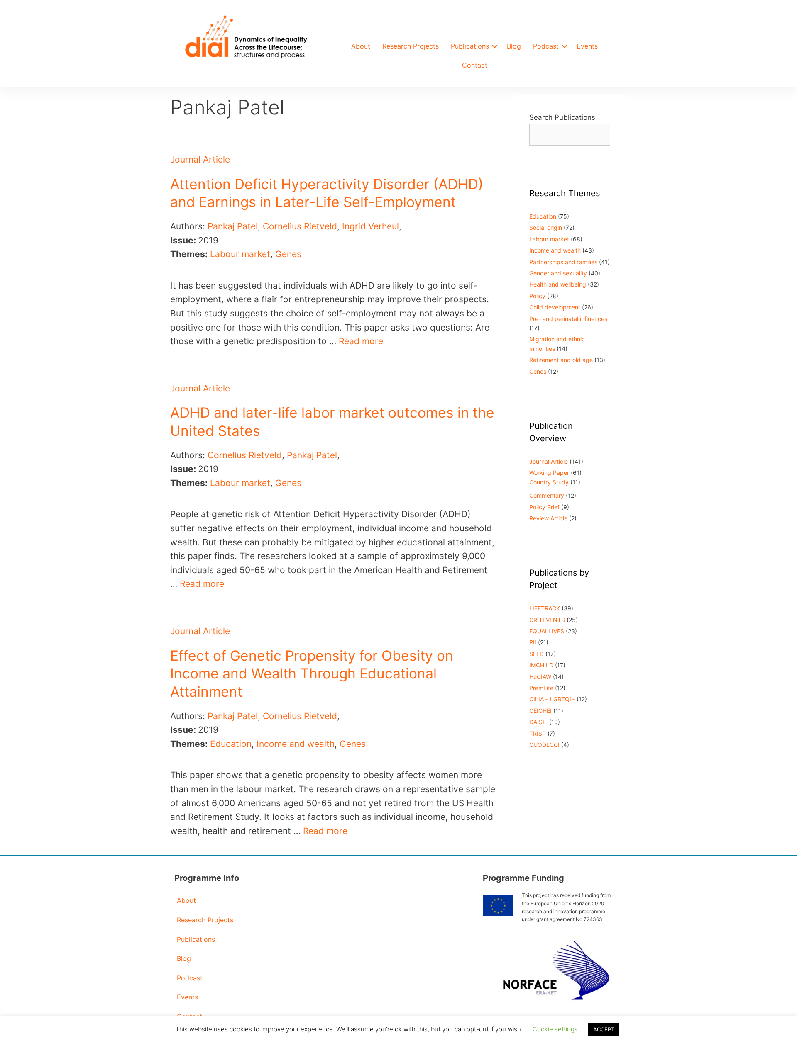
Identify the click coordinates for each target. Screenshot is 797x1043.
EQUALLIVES (546, 631)
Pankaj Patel (233, 226)
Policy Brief (544, 507)
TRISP (537, 733)
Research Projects (410, 46)
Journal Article (200, 159)
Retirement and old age (561, 359)
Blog (514, 46)
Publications (470, 46)
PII (532, 642)
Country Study (549, 482)
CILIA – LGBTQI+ (552, 699)
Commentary (546, 495)
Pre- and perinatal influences (568, 318)
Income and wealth (296, 744)
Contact (474, 65)
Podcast (546, 46)
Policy (537, 295)
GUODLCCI (544, 744)
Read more (361, 341)
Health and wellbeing (557, 284)
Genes (288, 254)
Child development (554, 307)
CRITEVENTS (547, 619)
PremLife (541, 687)
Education (231, 744)
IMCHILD (541, 665)
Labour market (240, 254)
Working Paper (549, 472)
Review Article (548, 518)
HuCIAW (540, 676)
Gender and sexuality (558, 273)
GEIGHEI (540, 710)
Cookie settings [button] (555, 1029)
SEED (536, 653)
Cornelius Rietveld (300, 226)
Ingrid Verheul (370, 226)
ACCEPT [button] (603, 1029)
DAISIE (538, 721)
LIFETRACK (544, 608)
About (360, 46)
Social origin (545, 227)
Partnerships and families (563, 261)
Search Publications (562, 117)
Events (587, 46)
